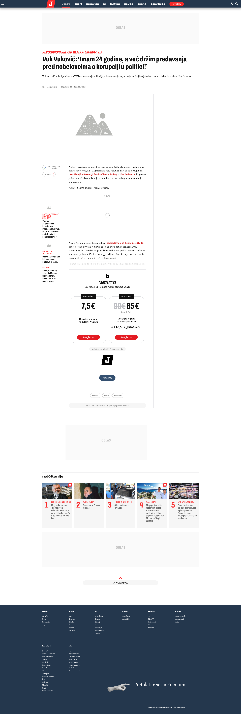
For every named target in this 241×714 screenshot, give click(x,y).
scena (178, 611)
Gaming (97, 633)
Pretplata (177, 4)
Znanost (97, 619)
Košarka (71, 622)
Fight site (71, 628)
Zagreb (44, 625)
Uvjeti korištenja (74, 654)
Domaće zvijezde (180, 616)
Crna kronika (46, 622)
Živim (44, 679)
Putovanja (98, 628)
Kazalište (151, 628)
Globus (44, 659)
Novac (128, 4)
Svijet (44, 619)
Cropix (44, 688)
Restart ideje (126, 619)
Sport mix (72, 631)
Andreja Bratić (52, 87)
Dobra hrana (46, 668)
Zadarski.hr (45, 682)
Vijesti (66, 4)
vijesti (45, 611)
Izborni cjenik (73, 659)
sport (71, 611)
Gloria (44, 671)
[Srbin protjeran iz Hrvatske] (120, 491)
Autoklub (45, 662)
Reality (177, 622)
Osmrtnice (158, 4)
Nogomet (72, 619)
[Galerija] (94, 123)
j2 (96, 611)
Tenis (70, 625)
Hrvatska (45, 616)
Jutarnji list (45, 651)
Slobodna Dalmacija (48, 654)
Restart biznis (126, 616)
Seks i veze (98, 625)
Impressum (72, 651)
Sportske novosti (47, 657)
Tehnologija (99, 616)
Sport (78, 4)
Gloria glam (45, 674)
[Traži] (236, 4)
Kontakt (71, 668)
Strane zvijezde (179, 619)
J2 (104, 4)
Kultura (115, 4)
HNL (70, 616)
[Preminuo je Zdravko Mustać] (89, 491)
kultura (151, 611)
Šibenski (45, 685)
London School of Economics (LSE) (124, 243)
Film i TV (151, 619)
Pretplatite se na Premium (159, 685)
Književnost (152, 622)
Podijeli (48, 174)
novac (125, 611)
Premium (92, 4)
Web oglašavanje (74, 662)
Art (149, 616)
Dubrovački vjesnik (48, 677)
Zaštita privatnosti (74, 657)
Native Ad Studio (47, 691)
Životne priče (99, 631)
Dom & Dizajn (46, 665)
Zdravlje (97, 622)
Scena (141, 4)
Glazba (150, 625)
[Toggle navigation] (2, 3)
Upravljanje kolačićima (76, 671)
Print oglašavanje (74, 665)
